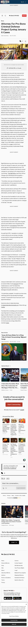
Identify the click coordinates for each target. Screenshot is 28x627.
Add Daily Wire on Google (14, 68)
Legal (16, 570)
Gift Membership (19, 565)
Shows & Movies (5, 563)
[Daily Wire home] (14, 15)
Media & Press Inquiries (20, 572)
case (11, 144)
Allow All (14, 624)
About (2, 570)
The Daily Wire (12, 173)
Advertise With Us (5, 572)
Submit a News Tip (19, 580)
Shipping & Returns (19, 575)
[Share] (25, 41)
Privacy (3, 582)
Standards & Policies (19, 577)
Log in (22, 410)
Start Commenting (14, 404)
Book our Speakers (6, 577)
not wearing (13, 225)
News (2, 560)
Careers (16, 560)
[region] (14, 614)
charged (15, 284)
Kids (2, 568)
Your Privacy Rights (19, 568)
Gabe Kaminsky (5, 35)
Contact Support (19, 563)
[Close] (26, 604)
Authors (3, 575)
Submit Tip (14, 542)
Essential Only (14, 620)
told (2, 138)
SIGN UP (24, 15)
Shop (2, 565)
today (7, 323)
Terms (3, 580)
